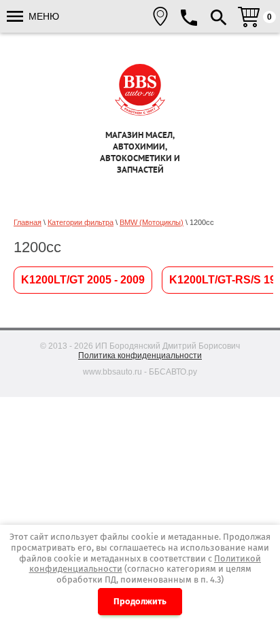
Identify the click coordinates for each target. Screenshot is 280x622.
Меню (42, 16)
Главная (27, 222)
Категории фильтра (80, 222)
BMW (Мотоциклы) (151, 222)
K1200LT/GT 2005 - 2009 (83, 280)
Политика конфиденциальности (140, 355)
